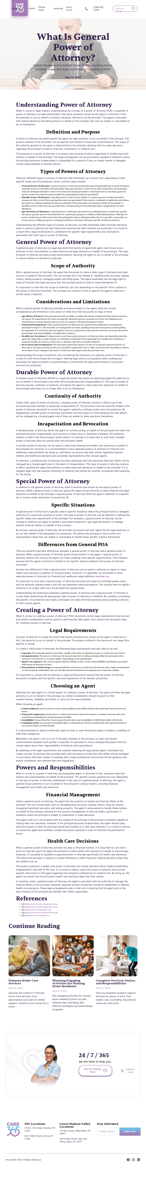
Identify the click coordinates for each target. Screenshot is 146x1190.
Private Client (41, 8)
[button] (18, 8)
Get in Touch (69, 8)
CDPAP (31, 8)
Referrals (58, 8)
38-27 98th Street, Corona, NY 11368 (38, 1137)
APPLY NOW (120, 9)
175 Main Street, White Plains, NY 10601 (75, 1132)
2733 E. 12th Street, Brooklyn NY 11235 (39, 1129)
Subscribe (130, 1131)
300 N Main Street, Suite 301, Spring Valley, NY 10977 (73, 1140)
